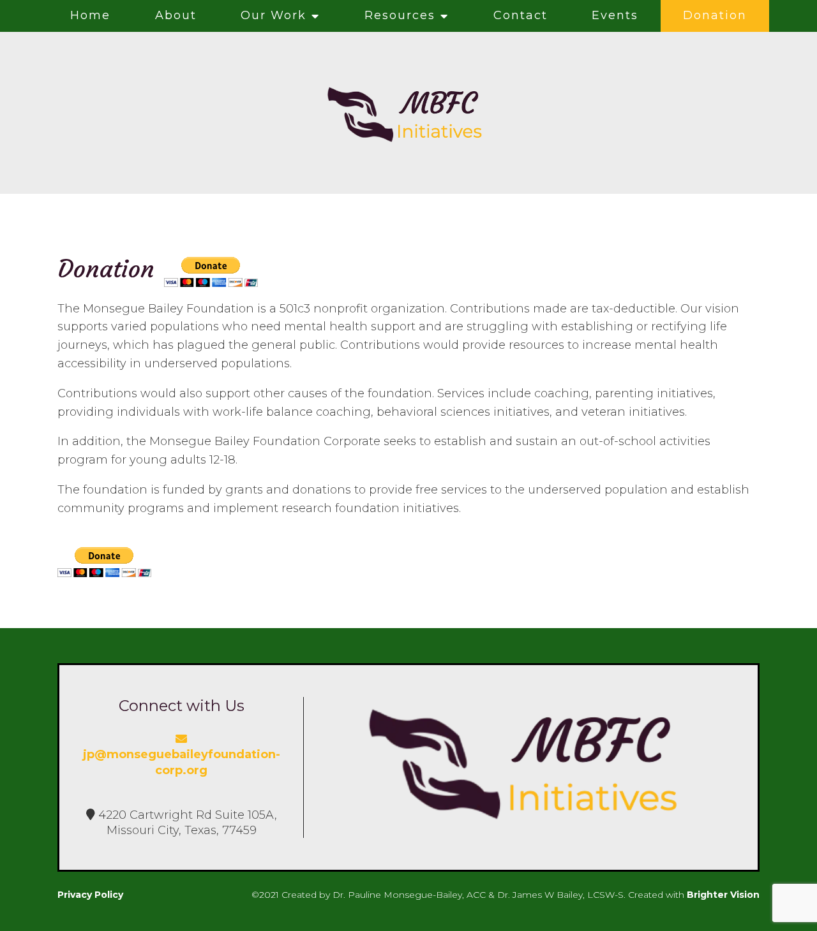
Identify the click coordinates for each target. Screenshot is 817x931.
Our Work (273, 15)
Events (615, 15)
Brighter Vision (723, 894)
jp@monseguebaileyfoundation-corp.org (181, 762)
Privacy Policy (90, 894)
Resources (399, 15)
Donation (715, 15)
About (176, 15)
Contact (520, 15)
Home (90, 15)
